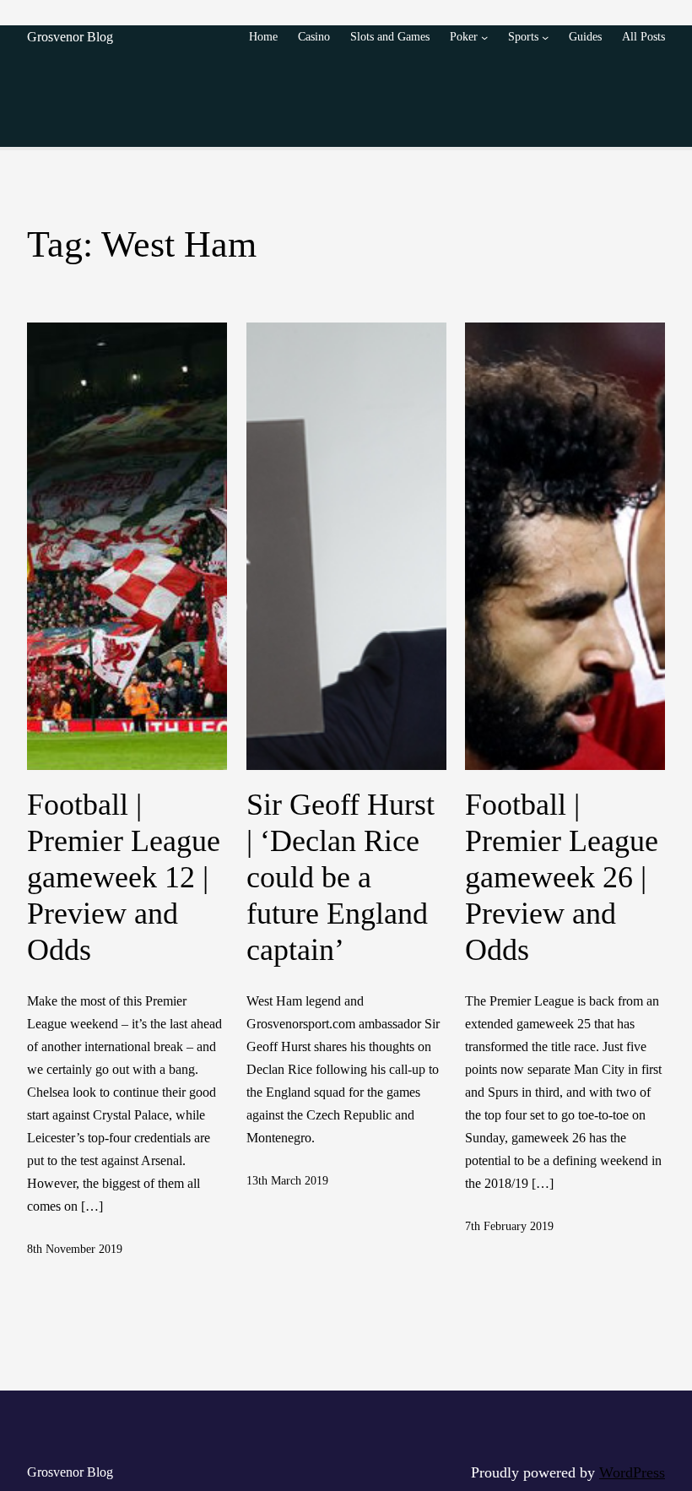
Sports (523, 36)
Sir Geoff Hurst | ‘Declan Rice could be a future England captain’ (340, 878)
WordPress (632, 1472)
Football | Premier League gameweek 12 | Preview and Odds (123, 878)
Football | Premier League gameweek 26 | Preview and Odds (561, 878)
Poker (464, 36)
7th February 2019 (509, 1226)
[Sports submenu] (545, 37)
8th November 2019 (74, 1248)
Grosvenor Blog (70, 37)
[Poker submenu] (484, 37)
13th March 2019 (287, 1180)
